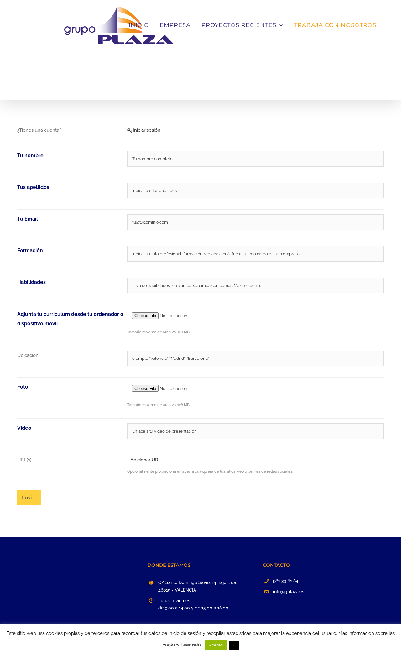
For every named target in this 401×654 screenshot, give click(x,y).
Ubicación (28, 355)
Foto (22, 387)
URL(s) (24, 460)
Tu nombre (30, 155)
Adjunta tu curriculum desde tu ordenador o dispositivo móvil (70, 319)
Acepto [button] (216, 645)
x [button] (234, 645)
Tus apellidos (33, 187)
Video (24, 428)
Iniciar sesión (146, 130)
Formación (30, 250)
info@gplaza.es (288, 591)
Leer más (190, 645)
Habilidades (31, 282)
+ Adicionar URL (144, 460)
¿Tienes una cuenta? (39, 130)
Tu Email (27, 219)
